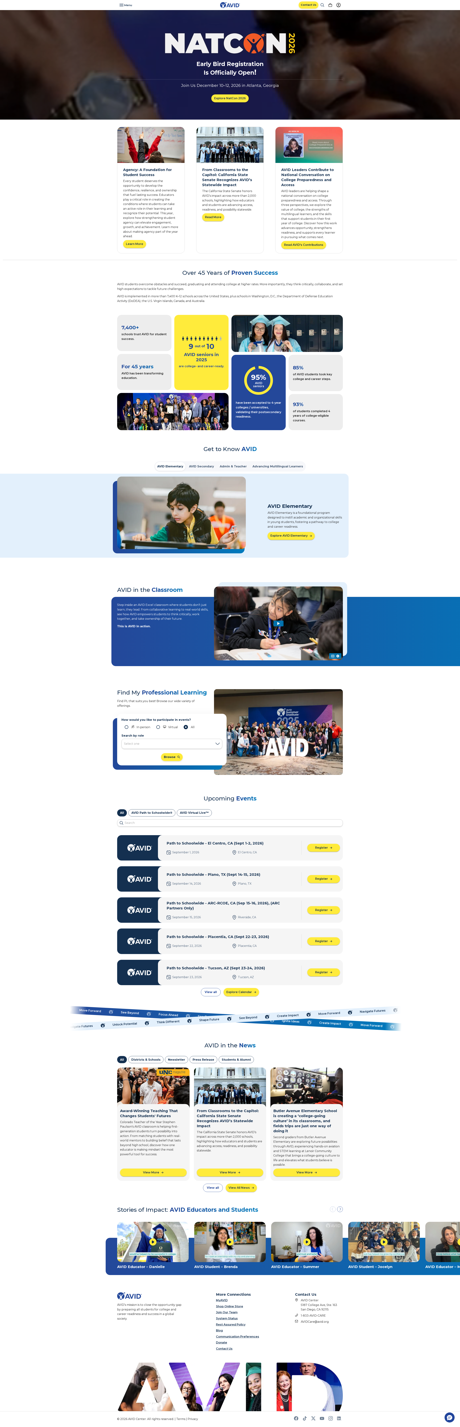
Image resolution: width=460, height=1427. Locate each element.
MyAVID (222, 1300)
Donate (221, 1342)
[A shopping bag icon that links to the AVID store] (330, 5)
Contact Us (224, 1348)
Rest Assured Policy (230, 1324)
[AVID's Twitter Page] (313, 1419)
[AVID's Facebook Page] (296, 1419)
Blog (219, 1330)
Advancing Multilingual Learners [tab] (277, 466)
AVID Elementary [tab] (170, 466)
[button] (340, 1209)
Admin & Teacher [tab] (233, 466)
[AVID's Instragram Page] (330, 1419)
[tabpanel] (230, 516)
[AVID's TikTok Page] (304, 1419)
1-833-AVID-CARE (313, 1315)
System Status (227, 1318)
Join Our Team (227, 1312)
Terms (180, 1419)
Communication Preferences (237, 1336)
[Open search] (322, 5)
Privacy (193, 1419)
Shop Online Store (229, 1306)
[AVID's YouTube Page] (322, 1419)
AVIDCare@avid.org (315, 1321)
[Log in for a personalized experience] (338, 5)
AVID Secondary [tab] (201, 466)
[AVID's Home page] (230, 5)
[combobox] (168, 744)
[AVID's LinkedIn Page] (339, 1419)
